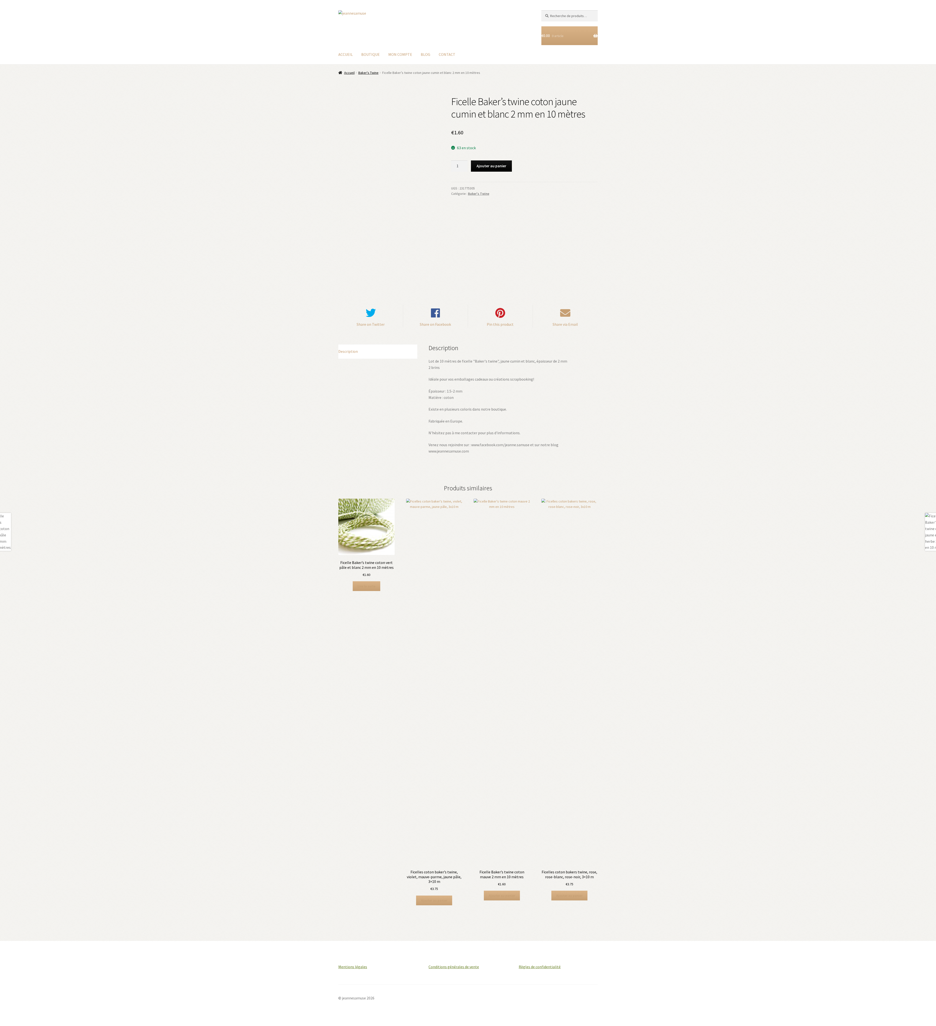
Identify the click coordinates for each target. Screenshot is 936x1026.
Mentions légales (352, 966)
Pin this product (500, 324)
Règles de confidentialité (540, 966)
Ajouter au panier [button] (434, 900)
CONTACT (447, 54)
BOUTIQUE (370, 54)
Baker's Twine (368, 72)
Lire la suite (366, 586)
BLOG (425, 54)
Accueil (349, 72)
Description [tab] (348, 351)
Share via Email (565, 324)
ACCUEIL (345, 54)
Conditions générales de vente (454, 966)
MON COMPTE (400, 54)
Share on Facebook (435, 324)
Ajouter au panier (491, 165)
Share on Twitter (371, 324)
